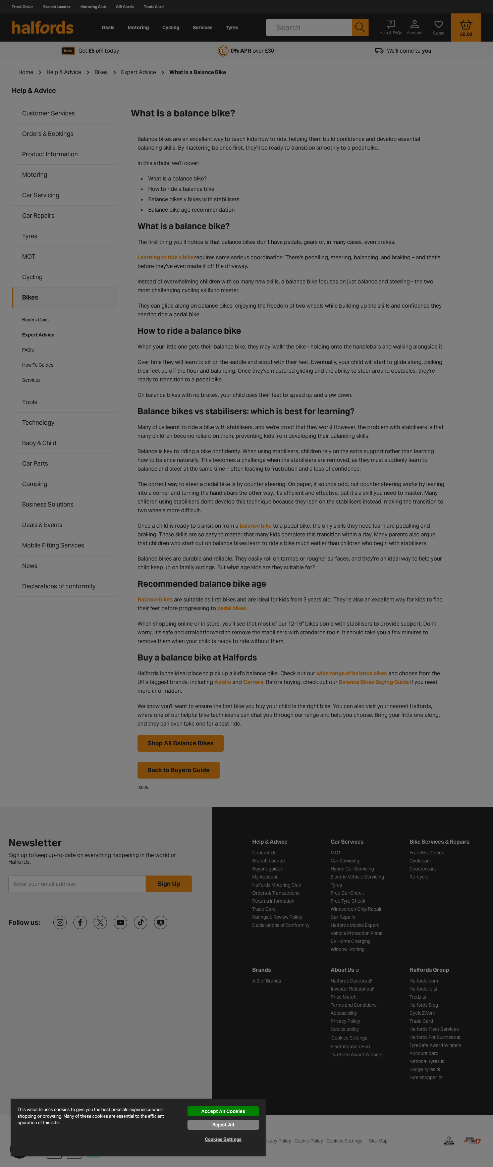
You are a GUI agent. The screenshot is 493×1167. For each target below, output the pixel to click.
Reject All (223, 1125)
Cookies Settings (223, 1139)
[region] (138, 1127)
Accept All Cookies (223, 1111)
